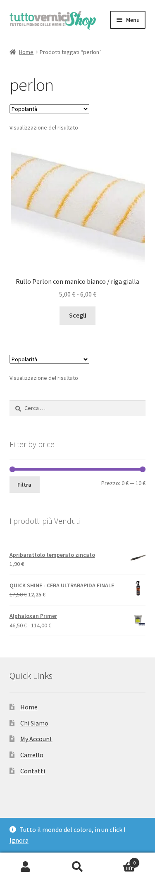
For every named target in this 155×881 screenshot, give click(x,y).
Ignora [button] (19, 840)
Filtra (24, 484)
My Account (36, 739)
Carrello (31, 755)
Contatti (32, 771)
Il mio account (26, 867)
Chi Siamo (34, 723)
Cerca (77, 867)
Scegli (77, 315)
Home (26, 52)
